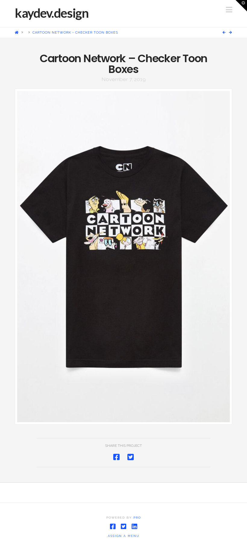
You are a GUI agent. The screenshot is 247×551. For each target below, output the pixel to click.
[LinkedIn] (134, 526)
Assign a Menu (123, 535)
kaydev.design (51, 13)
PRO (137, 517)
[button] (229, 10)
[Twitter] (123, 526)
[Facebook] (112, 526)
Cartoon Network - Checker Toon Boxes (75, 33)
